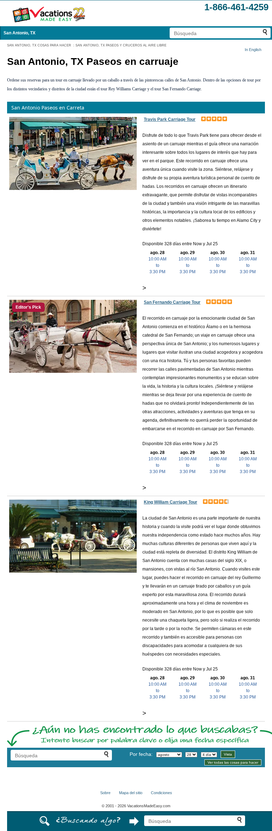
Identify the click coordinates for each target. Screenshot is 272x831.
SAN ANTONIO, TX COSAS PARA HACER (39, 45)
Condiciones (161, 793)
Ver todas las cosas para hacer (233, 762)
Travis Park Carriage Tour (170, 119)
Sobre (105, 793)
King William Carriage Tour (170, 502)
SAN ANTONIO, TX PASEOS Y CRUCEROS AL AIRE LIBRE (120, 45)
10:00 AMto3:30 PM (157, 265)
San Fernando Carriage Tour (172, 302)
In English (253, 49)
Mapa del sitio (130, 793)
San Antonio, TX (19, 32)
